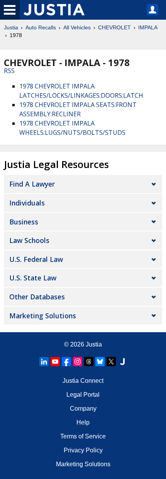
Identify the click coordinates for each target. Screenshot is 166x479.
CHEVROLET (114, 27)
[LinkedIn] (44, 361)
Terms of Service (83, 436)
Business (23, 221)
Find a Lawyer (32, 184)
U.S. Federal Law (36, 259)
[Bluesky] (100, 361)
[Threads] (88, 361)
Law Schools (29, 240)
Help (83, 422)
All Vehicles (77, 27)
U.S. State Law (32, 277)
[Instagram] (77, 361)
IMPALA (148, 27)
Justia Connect (83, 380)
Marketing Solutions (42, 315)
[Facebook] (66, 361)
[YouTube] (55, 361)
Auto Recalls (40, 27)
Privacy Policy (83, 450)
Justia (11, 27)
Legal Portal (83, 394)
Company (83, 408)
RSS (9, 70)
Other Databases (37, 296)
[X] (111, 361)
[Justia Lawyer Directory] (122, 361)
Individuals (27, 202)
